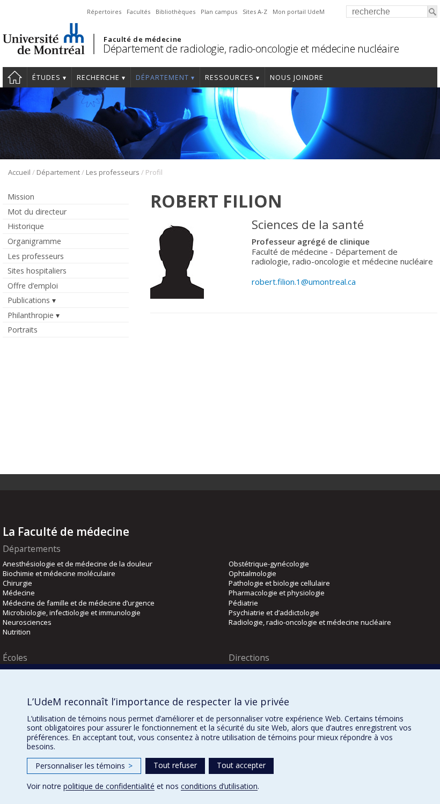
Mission (21, 196)
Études (46, 77)
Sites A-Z (255, 12)
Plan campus (219, 12)
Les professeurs (113, 172)
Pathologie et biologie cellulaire (279, 583)
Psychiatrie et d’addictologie (274, 612)
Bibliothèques (175, 12)
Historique (26, 226)
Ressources (229, 77)
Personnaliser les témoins (84, 766)
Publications (29, 300)
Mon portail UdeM (299, 12)
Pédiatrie (243, 603)
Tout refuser (175, 765)
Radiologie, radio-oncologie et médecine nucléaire (310, 622)
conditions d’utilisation (219, 786)
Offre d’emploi (33, 286)
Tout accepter (241, 765)
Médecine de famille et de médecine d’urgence (79, 603)
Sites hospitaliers (37, 270)
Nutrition (17, 632)
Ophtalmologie (252, 573)
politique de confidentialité (109, 786)
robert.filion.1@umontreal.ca (304, 281)
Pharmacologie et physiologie (277, 593)
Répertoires (104, 12)
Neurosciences (27, 622)
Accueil (15, 77)
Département (162, 77)
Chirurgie (17, 583)
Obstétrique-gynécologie (269, 564)
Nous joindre (297, 77)
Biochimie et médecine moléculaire (59, 573)
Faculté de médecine (142, 39)
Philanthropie (31, 315)
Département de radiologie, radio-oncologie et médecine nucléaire (251, 48)
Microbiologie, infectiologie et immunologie (72, 612)
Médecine (19, 593)
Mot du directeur (37, 211)
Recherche (98, 77)
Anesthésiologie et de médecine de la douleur (77, 564)
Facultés (138, 12)
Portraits (23, 329)
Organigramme (34, 241)
